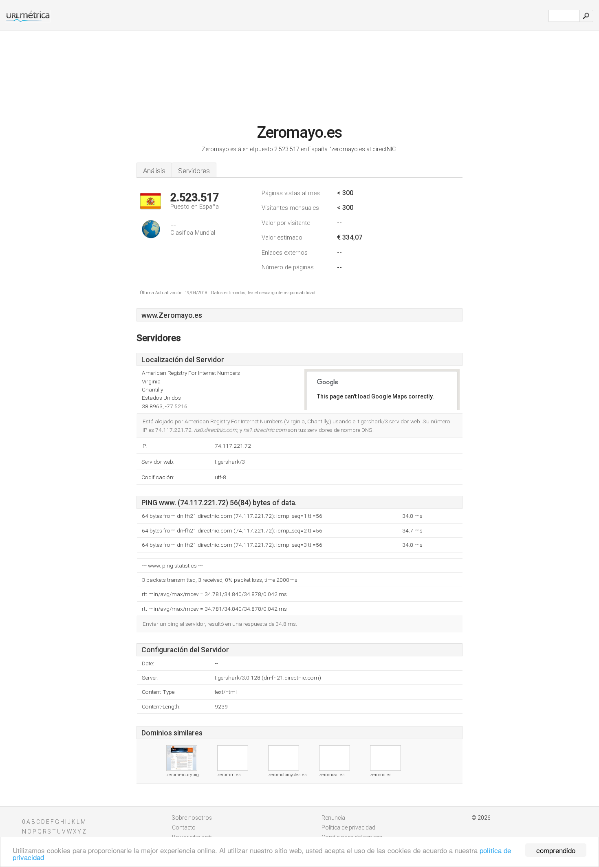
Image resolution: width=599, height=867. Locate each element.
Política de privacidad (348, 827)
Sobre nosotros (192, 817)
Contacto (184, 827)
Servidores (194, 171)
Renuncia (333, 817)
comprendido (555, 850)
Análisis (154, 171)
